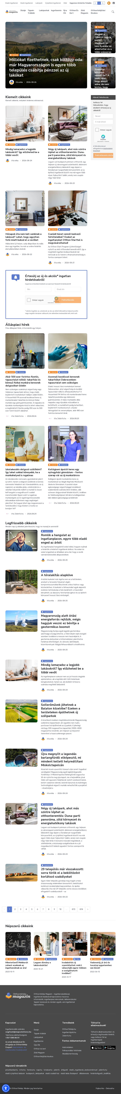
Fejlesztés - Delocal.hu (105, 1088)
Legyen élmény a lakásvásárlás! (14, 964)
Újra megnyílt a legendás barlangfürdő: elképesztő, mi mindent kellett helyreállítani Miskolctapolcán (62, 759)
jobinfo (57, 1070)
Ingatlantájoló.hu (69, 1032)
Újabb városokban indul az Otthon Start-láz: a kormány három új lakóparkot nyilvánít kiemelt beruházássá (101, 968)
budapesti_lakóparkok (35, 1073)
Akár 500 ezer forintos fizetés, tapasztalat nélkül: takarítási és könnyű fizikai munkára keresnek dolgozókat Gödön (23, 381)
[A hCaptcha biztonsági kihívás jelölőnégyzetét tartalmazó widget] (43, 299)
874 (81, 909)
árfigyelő (64, 1070)
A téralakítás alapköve (57, 575)
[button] (113, 11)
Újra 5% (65, 11)
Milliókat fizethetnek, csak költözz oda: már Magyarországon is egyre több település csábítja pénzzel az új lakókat (46, 67)
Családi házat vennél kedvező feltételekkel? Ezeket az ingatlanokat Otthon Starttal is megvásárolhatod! (65, 239)
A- (95, 3)
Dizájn (23, 10)
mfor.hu (22, 1070)
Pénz (49, 959)
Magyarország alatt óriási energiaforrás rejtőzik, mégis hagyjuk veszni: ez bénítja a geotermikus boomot (61, 621)
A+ (103, 3)
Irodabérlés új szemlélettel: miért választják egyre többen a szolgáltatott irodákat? (46, 968)
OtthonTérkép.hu (69, 1029)
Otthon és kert (74, 11)
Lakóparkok (44, 10)
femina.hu (31, 1070)
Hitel (65, 3)
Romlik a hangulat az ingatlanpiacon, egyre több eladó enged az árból (64, 539)
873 (73, 909)
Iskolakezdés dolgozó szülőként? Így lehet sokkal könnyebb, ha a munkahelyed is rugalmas (23, 472)
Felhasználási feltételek (71, 1050)
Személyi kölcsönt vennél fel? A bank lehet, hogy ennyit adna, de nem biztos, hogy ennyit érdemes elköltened (103, 81)
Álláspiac (22, 372)
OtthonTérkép (17, 1088)
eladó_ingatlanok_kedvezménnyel (83, 1070)
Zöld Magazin (84, 11)
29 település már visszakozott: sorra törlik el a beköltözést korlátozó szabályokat (62, 873)
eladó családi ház (52, 1073)
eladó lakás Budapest (69, 1073)
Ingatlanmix (56, 10)
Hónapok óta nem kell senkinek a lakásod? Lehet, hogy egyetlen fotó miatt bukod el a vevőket (23, 237)
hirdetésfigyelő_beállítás (101, 1073)
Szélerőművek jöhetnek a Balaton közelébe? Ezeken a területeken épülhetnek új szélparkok (60, 710)
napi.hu (39, 1070)
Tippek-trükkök (31, 11)
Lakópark (39, 3)
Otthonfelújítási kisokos (98, 11)
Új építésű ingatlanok (53, 3)
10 (60, 909)
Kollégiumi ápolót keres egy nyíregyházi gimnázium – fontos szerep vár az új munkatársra (65, 472)
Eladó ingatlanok (11, 3)
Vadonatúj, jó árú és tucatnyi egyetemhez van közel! (73, 965)
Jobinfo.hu (66, 1036)
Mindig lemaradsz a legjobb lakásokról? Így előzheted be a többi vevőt (22, 152)
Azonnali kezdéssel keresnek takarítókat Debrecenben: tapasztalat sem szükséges (64, 379)
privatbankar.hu (11, 1070)
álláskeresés (84, 1073)
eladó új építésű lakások (15, 1073)
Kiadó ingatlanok (27, 3)
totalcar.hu (48, 1070)
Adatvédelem (67, 1047)
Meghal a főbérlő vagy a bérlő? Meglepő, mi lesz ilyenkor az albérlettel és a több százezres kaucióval (103, 45)
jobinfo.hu (103, 1070)
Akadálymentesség (70, 1054)
